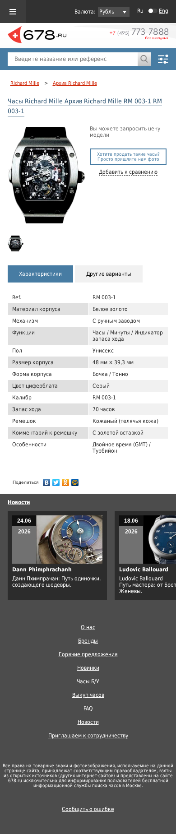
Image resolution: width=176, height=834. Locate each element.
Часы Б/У (88, 681)
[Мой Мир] (75, 480)
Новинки (88, 668)
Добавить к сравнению (128, 172)
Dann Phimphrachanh (42, 569)
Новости (19, 502)
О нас (88, 627)
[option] (16, 243)
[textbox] (73, 59)
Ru (140, 11)
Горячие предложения (88, 654)
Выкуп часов (88, 695)
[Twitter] (56, 480)
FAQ (88, 708)
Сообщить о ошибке (88, 809)
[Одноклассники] (65, 480)
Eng (163, 11)
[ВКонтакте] (46, 480)
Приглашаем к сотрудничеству (88, 735)
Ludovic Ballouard (143, 569)
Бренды (88, 641)
